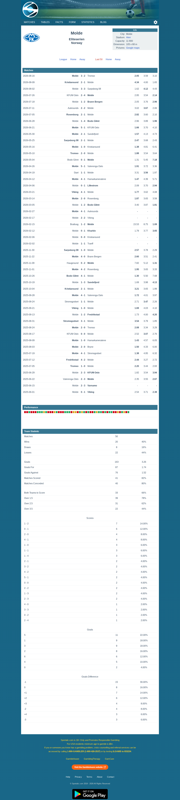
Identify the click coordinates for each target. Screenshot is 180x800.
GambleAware (72, 759)
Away (82, 59)
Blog (103, 22)
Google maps (133, 48)
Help (68, 777)
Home (73, 59)
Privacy (78, 777)
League (63, 59)
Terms (89, 777)
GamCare (109, 759)
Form (72, 22)
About (99, 777)
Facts (59, 22)
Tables (45, 22)
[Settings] (155, 22)
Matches (29, 22)
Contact (110, 777)
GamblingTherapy (92, 759)
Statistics (87, 22)
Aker (128, 37)
